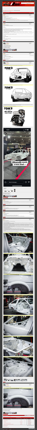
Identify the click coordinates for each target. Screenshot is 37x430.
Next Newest (7, 415)
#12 (33, 22)
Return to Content (9, 428)
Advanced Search (29, 3)
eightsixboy (30, 424)
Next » (10, 416)
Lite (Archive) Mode (12, 428)
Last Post (28, 424)
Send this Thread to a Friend (6, 425)
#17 (33, 205)
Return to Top (7, 428)
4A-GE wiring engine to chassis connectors (7, 419)
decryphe (4, 14)
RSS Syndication (15, 428)
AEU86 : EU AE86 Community (5, 10)
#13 (33, 41)
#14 (33, 52)
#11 (33, 13)
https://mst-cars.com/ (17, 19)
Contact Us (3, 428)
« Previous (5, 416)
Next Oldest (4, 415)
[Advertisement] (13, 8)
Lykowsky (21, 419)
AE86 (9, 10)
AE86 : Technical (11, 10)
